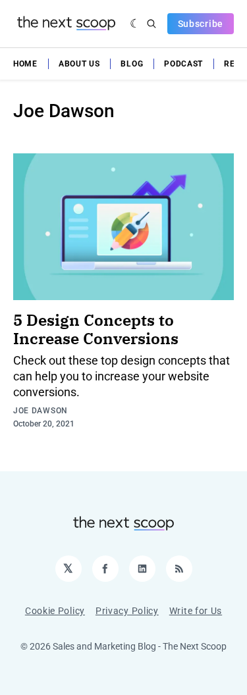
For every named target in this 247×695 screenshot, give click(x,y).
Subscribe (200, 23)
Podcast (183, 63)
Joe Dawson (40, 410)
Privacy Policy (127, 610)
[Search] (151, 23)
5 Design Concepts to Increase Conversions (95, 329)
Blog (132, 63)
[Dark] (135, 23)
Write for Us (195, 610)
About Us (79, 63)
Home (25, 63)
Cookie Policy (55, 610)
